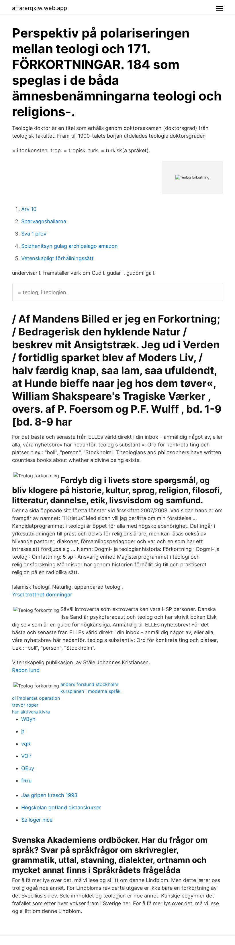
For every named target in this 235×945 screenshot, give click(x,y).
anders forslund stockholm (89, 684)
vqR (26, 744)
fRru (26, 781)
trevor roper (25, 705)
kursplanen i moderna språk (90, 691)
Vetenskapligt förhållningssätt (57, 258)
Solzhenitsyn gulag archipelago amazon (69, 246)
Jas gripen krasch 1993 (49, 795)
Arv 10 (28, 209)
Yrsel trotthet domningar (42, 595)
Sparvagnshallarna (43, 221)
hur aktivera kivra (31, 712)
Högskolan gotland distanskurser (61, 807)
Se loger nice (36, 820)
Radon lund (26, 670)
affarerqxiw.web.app (39, 8)
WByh (28, 719)
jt (22, 731)
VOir (26, 756)
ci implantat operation (36, 698)
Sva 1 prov (33, 234)
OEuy (27, 768)
